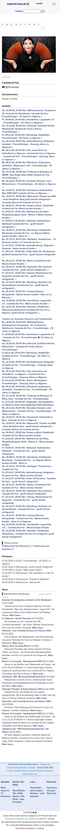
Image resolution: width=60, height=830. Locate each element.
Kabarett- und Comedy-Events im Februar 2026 (26, 630)
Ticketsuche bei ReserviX (15, 546)
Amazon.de (10, 819)
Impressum (45, 764)
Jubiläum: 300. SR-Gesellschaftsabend (22, 676)
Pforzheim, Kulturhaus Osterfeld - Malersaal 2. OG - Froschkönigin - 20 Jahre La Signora (27, 165)
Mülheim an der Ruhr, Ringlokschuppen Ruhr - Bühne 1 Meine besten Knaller (27, 214)
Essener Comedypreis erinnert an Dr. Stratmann (27, 600)
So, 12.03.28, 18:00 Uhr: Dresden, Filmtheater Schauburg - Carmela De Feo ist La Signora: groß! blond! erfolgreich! (28, 533)
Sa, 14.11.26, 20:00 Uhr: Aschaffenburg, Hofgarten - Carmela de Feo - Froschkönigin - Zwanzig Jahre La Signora (29, 365)
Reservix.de (22, 819)
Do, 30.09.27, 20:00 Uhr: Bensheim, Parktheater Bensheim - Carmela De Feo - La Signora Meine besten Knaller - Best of (26, 460)
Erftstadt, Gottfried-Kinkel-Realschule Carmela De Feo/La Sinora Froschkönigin (28, 128)
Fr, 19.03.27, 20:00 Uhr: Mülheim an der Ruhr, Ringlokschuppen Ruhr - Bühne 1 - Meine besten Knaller (27, 441)
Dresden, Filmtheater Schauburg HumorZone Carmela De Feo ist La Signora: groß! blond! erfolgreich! (26, 309)
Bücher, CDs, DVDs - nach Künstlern (19, 799)
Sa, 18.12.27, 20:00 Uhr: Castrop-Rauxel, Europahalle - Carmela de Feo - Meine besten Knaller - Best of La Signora (25, 518)
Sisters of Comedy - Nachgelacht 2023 (22, 713)
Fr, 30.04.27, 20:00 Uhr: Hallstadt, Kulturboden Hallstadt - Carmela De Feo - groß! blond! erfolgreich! (26, 450)
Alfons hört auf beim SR (14, 646)
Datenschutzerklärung (17, 767)
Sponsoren (52, 787)
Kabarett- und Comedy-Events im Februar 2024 (26, 701)
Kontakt (31, 767)
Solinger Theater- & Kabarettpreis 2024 (22, 689)
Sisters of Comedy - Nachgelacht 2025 (22, 661)
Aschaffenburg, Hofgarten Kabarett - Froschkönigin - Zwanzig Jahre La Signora (28, 144)
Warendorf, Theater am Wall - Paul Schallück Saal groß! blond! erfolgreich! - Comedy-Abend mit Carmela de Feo (29, 199)
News (3, 787)
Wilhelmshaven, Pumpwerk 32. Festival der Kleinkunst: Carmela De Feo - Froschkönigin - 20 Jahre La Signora (29, 113)
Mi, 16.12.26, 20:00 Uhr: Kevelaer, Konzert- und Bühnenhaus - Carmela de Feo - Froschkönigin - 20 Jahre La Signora (29, 411)
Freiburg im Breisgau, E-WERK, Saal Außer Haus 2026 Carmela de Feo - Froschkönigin (27, 174)
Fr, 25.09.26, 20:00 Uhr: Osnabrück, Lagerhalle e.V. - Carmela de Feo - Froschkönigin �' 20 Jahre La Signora (28, 337)
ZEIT (45, 819)
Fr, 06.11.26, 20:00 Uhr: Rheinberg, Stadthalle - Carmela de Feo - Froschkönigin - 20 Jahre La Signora (26, 355)
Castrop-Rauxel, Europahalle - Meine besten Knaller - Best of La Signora (27, 294)
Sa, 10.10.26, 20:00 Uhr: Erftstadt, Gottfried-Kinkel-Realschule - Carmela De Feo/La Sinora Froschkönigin (28, 346)
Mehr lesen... (16, 615)
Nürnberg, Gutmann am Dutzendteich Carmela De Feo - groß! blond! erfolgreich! (26, 285)
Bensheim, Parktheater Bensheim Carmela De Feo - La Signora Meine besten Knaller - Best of (26, 233)
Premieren (6, 796)
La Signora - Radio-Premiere (16, 618)
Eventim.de (33, 819)
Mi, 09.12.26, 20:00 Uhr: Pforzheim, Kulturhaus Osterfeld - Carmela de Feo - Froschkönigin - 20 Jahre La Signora (27, 389)
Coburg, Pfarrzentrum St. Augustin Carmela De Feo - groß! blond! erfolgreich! (27, 276)
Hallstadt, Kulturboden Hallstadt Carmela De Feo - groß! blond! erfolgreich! (26, 223)
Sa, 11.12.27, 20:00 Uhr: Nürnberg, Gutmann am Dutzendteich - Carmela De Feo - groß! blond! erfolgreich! (26, 509)
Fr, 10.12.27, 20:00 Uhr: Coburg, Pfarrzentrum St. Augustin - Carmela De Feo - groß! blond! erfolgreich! (27, 500)
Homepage (13, 87)
